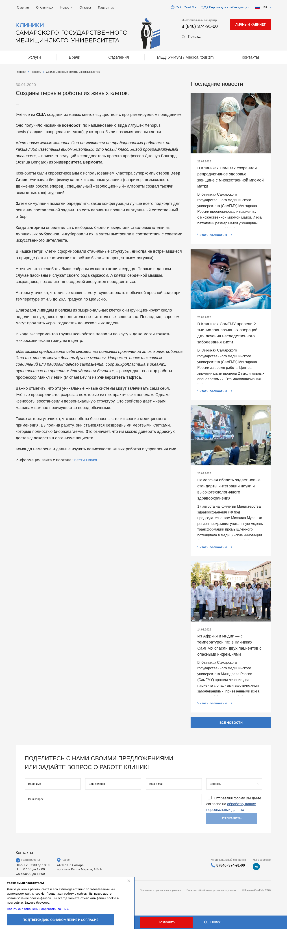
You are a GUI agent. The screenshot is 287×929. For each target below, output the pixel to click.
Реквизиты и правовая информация (160, 890)
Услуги (34, 57)
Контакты (250, 57)
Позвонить (166, 922)
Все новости (231, 722)
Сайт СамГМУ (186, 7)
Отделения (118, 57)
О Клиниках (44, 7)
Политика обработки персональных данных (211, 890)
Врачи (74, 57)
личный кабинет (250, 24)
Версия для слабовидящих (229, 7)
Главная (23, 7)
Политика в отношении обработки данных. (38, 909)
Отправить (231, 818)
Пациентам (106, 7)
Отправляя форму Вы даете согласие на (233, 804)
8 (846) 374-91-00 (200, 26)
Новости (66, 7)
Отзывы (85, 7)
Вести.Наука (85, 460)
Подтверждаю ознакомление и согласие (60, 920)
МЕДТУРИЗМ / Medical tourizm (185, 57)
